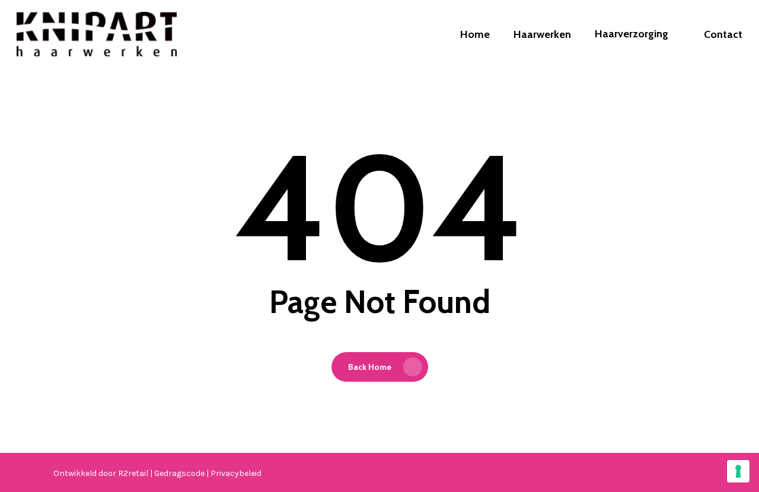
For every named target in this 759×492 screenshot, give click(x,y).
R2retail (134, 473)
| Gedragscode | (180, 473)
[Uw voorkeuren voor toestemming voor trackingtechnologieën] (738, 471)
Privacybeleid (236, 473)
